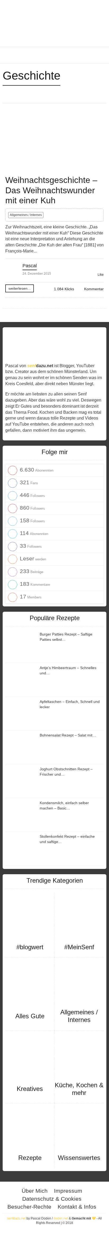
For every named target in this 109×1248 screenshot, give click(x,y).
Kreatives (30, 1088)
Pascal (29, 265)
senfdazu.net (16, 1218)
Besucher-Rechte (29, 1207)
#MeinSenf (79, 947)
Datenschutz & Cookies (51, 1199)
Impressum (68, 1191)
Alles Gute (29, 1016)
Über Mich (35, 1191)
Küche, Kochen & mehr (79, 1088)
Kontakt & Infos (77, 1207)
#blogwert (29, 947)
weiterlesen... (19, 288)
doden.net (60, 1218)
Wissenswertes (79, 1157)
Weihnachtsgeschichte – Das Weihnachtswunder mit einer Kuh (51, 190)
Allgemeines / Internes (26, 215)
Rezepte (30, 1157)
